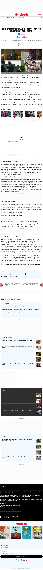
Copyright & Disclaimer (23, 566)
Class (28, 274)
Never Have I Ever (15, 274)
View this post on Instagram (13, 141)
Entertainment (10, 266)
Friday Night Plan (4, 276)
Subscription (5, 545)
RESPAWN (20, 17)
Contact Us (16, 566)
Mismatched (22, 274)
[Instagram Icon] (21, 560)
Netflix (2, 274)
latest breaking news (12, 264)
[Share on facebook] (18, 44)
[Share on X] (21, 44)
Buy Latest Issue (6, 547)
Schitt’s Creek (33, 274)
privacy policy (12, 553)
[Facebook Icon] (16, 560)
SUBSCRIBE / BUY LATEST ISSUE (21, 556)
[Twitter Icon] (19, 560)
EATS (16, 17)
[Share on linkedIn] (23, 44)
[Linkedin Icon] (24, 560)
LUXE (23, 17)
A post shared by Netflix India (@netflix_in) (21, 157)
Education (16, 266)
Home (2, 26)
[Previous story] (1, 285)
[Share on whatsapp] (25, 44)
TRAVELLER (13, 17)
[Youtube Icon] (26, 560)
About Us (11, 566)
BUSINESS (4, 17)
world (28, 266)
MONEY (8, 17)
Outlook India (21, 264)
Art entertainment (8, 26)
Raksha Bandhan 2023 (14, 276)
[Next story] (42, 285)
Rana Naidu (8, 274)
